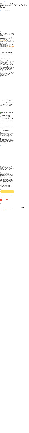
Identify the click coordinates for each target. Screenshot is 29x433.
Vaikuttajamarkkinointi (14, 337)
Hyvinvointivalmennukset (14, 344)
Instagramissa (11, 46)
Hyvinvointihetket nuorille (14, 339)
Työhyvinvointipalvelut (14, 342)
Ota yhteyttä (14, 351)
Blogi (14, 346)
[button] (3, 200)
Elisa (14, 349)
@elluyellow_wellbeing (3, 40)
